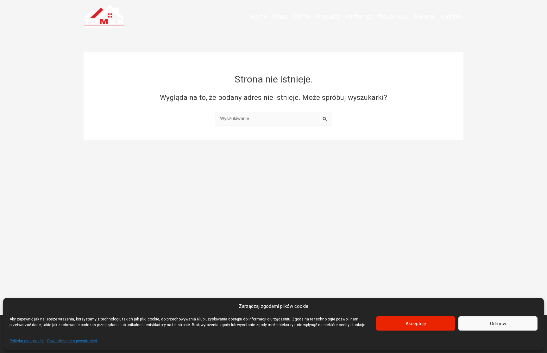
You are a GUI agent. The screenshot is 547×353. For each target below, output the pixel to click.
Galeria (424, 16)
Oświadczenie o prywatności (72, 341)
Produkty (327, 16)
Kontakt (450, 16)
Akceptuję (416, 323)
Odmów (498, 323)
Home (258, 16)
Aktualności (393, 16)
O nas (279, 16)
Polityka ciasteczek (26, 341)
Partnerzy (358, 16)
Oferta (301, 16)
